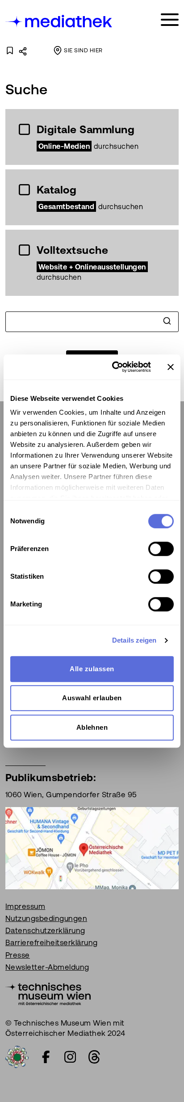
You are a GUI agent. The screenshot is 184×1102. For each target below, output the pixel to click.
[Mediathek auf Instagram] (70, 1057)
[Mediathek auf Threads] (94, 1057)
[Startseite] (59, 21)
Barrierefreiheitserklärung (51, 942)
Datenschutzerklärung (45, 930)
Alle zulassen (92, 669)
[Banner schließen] (170, 367)
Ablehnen (92, 727)
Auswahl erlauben (92, 698)
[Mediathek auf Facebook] (46, 1057)
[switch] (161, 549)
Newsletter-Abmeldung (47, 967)
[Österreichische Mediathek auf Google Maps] (92, 847)
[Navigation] (170, 20)
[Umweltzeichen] (17, 1056)
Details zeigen (134, 640)
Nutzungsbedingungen (46, 918)
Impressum (25, 906)
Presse (17, 955)
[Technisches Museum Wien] (48, 992)
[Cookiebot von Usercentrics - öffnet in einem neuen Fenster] (114, 367)
